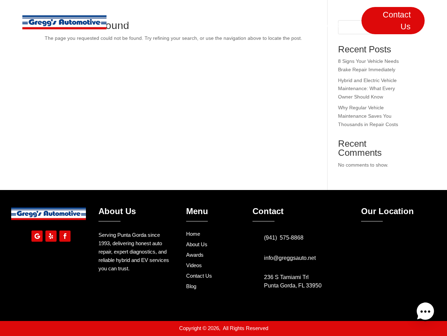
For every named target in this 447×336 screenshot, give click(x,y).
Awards (230, 22)
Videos (262, 22)
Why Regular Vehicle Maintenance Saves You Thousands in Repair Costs (368, 116)
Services (195, 22)
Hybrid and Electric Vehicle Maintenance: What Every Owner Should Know (367, 89)
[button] (425, 313)
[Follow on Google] (37, 236)
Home (125, 22)
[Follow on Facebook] (65, 236)
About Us (158, 22)
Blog (290, 22)
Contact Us (397, 20)
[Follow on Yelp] (51, 236)
